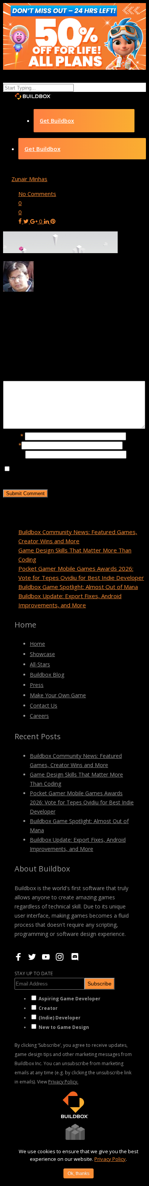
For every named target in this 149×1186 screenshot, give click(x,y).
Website (14, 454)
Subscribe (99, 984)
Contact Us (43, 705)
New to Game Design (64, 1027)
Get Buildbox (57, 120)
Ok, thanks (78, 1173)
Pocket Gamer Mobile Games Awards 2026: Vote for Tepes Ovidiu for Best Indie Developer (82, 802)
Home (37, 643)
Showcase (42, 654)
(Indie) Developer (60, 1017)
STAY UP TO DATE (34, 973)
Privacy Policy (110, 1159)
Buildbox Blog (47, 674)
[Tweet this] (26, 221)
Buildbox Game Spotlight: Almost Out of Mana (78, 587)
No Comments (37, 193)
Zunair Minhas (29, 179)
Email (12, 445)
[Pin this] (52, 221)
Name (13, 436)
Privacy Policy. (63, 1081)
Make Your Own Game (58, 695)
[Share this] (20, 221)
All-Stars (40, 664)
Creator (48, 1008)
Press (37, 684)
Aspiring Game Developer (69, 998)
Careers (39, 715)
